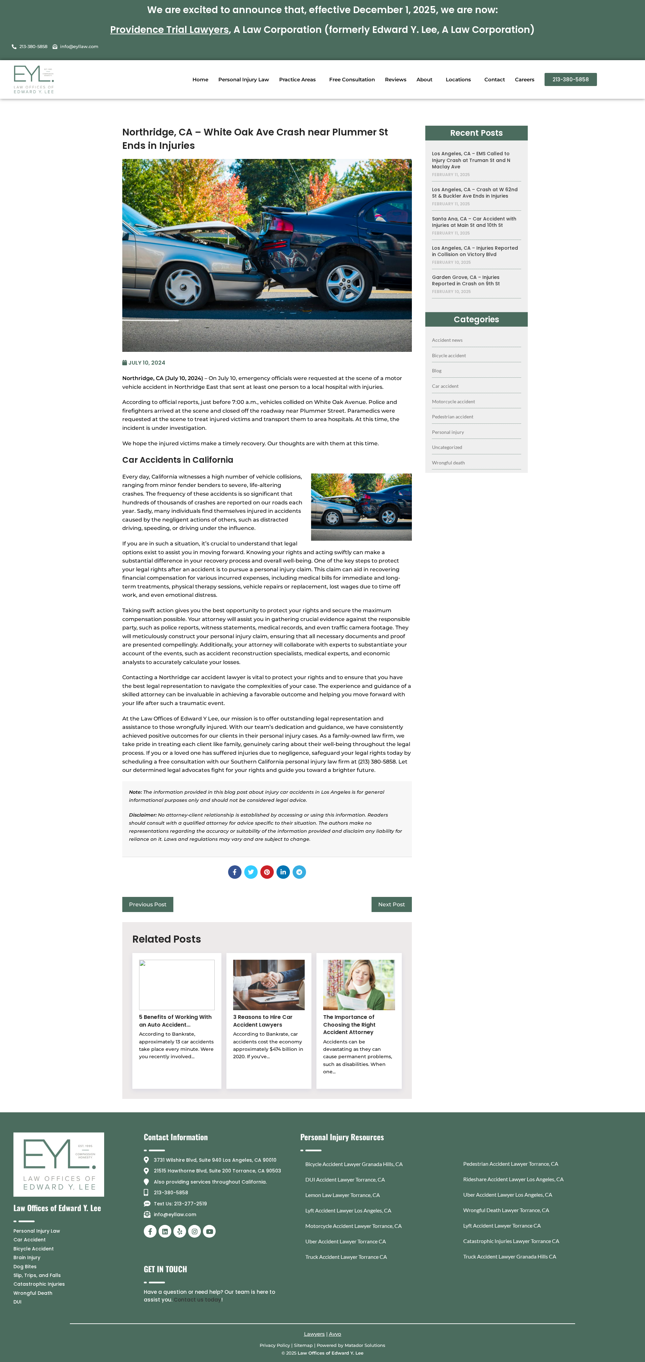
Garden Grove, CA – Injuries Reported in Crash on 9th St (466, 280)
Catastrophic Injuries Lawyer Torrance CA (511, 1241)
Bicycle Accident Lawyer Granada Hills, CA (354, 1164)
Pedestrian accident (452, 416)
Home (200, 79)
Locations (458, 79)
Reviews (395, 79)
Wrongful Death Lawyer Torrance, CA (506, 1210)
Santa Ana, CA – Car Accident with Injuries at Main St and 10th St (474, 222)
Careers (524, 79)
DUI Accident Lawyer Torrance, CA (345, 1179)
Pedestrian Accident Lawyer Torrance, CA (510, 1163)
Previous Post (148, 904)
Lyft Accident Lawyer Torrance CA (502, 1225)
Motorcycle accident (453, 401)
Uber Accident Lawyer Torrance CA (345, 1241)
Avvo (335, 1334)
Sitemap (303, 1345)
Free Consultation (352, 79)
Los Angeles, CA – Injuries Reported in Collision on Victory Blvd (475, 251)
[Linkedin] (165, 1231)
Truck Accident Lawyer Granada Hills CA (509, 1256)
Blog (436, 370)
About (424, 79)
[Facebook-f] (150, 1231)
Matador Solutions (365, 1345)
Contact (494, 79)
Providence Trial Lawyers (169, 29)
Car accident (445, 386)
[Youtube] (209, 1231)
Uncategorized (447, 447)
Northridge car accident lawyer (202, 677)
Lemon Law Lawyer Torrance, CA (342, 1195)
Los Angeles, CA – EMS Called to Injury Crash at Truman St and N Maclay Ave (471, 160)
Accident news (447, 340)
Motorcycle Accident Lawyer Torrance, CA (353, 1226)
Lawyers (314, 1334)
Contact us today (197, 1299)
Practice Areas (297, 79)
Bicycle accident (449, 355)
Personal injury (448, 432)
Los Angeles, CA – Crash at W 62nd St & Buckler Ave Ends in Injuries (475, 193)
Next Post (391, 904)
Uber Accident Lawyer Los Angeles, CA (507, 1194)
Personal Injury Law (243, 79)
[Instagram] (194, 1231)
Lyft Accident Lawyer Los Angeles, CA (348, 1210)
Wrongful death (448, 462)
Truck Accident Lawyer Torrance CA (346, 1256)
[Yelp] (179, 1231)
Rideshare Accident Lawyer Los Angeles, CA (513, 1179)
